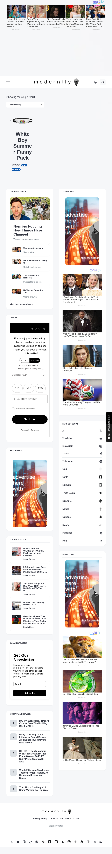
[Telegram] (36, 842)
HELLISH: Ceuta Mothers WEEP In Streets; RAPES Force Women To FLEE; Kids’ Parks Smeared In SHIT (32, 756)
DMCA (68, 818)
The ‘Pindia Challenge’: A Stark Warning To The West (33, 788)
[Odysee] (81, 842)
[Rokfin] (88, 842)
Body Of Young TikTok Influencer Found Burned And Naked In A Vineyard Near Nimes (32, 738)
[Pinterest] (95, 842)
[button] (8, 82)
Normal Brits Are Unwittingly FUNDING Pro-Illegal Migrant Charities (33, 552)
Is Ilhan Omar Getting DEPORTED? (33, 603)
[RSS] (100, 842)
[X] (11, 842)
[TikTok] (30, 842)
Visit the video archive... (21, 304)
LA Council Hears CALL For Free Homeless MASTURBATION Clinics (35, 569)
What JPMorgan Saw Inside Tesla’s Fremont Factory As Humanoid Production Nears (34, 774)
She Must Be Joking (33, 248)
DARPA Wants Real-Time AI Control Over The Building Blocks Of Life (34, 723)
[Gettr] (49, 842)
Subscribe (30, 693)
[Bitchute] (69, 842)
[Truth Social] (62, 842)
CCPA (76, 818)
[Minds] (75, 842)
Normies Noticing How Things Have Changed (27, 230)
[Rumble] (56, 842)
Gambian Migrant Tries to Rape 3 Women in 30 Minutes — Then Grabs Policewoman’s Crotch (34, 620)
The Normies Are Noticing (31, 276)
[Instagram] (24, 842)
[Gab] (43, 842)
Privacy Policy (40, 818)
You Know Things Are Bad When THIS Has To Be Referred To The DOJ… (34, 587)
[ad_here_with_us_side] (30, 493)
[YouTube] (17, 842)
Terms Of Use (56, 818)
